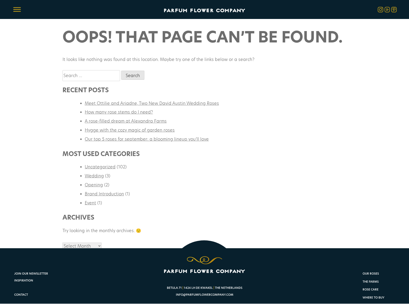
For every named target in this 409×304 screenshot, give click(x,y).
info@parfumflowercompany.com (204, 295)
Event (90, 203)
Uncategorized (100, 167)
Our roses (371, 273)
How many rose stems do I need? (119, 112)
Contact (21, 295)
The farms (371, 281)
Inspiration (23, 280)
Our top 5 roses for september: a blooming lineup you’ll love (147, 139)
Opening (94, 185)
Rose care (370, 289)
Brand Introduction (104, 194)
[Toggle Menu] (17, 9)
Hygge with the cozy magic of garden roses (130, 130)
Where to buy (373, 297)
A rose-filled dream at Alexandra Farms (126, 121)
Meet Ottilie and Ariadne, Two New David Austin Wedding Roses (152, 103)
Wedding (94, 176)
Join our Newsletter (31, 274)
